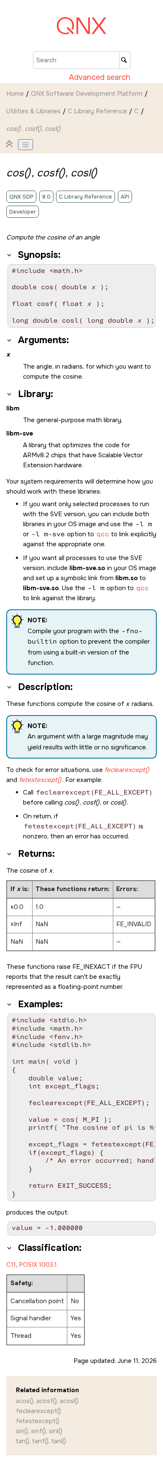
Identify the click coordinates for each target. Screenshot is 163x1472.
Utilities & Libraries (33, 111)
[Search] (124, 60)
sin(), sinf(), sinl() (39, 1431)
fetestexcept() (37, 1421)
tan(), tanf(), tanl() (41, 1441)
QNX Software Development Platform (87, 93)
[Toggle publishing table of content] (25, 144)
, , (33, 129)
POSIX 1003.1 (38, 1265)
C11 (11, 1265)
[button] (10, 255)
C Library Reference (97, 111)
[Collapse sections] (10, 145)
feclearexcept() (38, 1411)
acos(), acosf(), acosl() (47, 1401)
